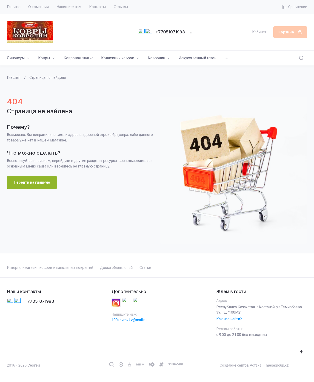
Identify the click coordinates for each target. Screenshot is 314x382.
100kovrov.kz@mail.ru (128, 320)
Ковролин (156, 58)
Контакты (97, 7)
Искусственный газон (197, 58)
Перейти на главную (32, 182)
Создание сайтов (234, 365)
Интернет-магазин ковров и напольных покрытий (50, 267)
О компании (38, 7)
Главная (13, 7)
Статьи (145, 267)
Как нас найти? (229, 319)
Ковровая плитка (78, 58)
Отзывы (121, 7)
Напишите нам (69, 7)
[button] (301, 352)
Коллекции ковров (117, 58)
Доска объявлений (116, 267)
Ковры (44, 58)
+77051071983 (170, 31)
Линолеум (16, 58)
